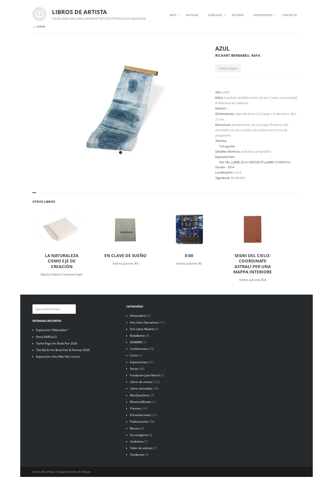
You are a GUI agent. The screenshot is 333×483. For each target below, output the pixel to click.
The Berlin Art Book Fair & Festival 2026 (63, 350)
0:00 (189, 255)
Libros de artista (141, 382)
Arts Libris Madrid (142, 329)
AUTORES (238, 15)
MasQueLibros (140, 395)
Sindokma (136, 441)
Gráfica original (228, 68)
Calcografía (227, 146)
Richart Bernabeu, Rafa (237, 55)
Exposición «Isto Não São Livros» (58, 356)
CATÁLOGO (215, 15)
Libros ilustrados (141, 388)
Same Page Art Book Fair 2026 (56, 343)
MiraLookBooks (140, 402)
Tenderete (137, 455)
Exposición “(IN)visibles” (52, 330)
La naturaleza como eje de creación (61, 261)
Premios (135, 408)
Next (193, 55)
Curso (134, 355)
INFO (173, 15)
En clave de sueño (125, 255)
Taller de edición (141, 448)
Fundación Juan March (145, 375)
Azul (222, 48)
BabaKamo (137, 336)
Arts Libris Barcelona (144, 322)
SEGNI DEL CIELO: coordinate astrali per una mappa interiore (252, 263)
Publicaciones (139, 421)
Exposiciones (138, 362)
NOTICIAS (192, 15)
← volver (38, 26)
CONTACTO (289, 15)
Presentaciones (140, 415)
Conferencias (139, 349)
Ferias (134, 369)
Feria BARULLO (46, 337)
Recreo (134, 428)
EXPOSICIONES (263, 15)
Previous (184, 55)
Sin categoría (139, 435)
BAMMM (136, 342)
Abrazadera (138, 316)
